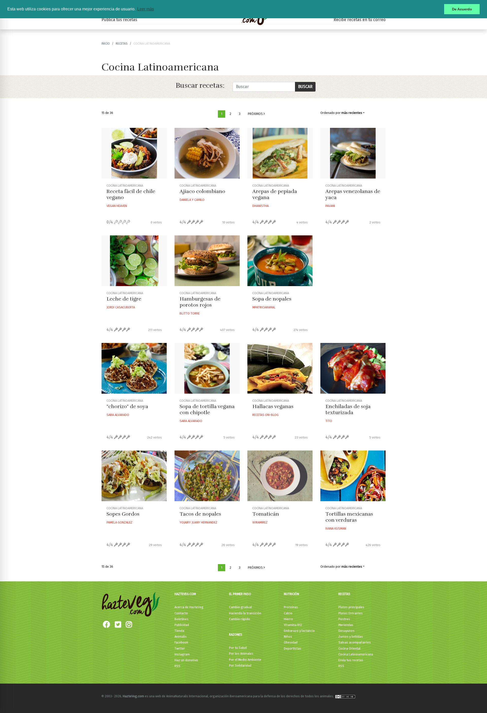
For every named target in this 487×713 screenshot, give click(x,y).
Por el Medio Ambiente (245, 660)
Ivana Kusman (335, 528)
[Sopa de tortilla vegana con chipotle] (207, 368)
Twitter (180, 648)
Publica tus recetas (119, 19)
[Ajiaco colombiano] (207, 153)
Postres (344, 619)
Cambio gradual (240, 607)
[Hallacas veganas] (280, 368)
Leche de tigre (124, 299)
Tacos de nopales (200, 514)
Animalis (181, 636)
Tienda (179, 631)
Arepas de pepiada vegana (274, 194)
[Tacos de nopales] (207, 475)
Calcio (288, 613)
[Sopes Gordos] (134, 475)
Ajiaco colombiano (202, 191)
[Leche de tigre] (134, 260)
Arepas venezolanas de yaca (352, 194)
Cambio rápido (239, 619)
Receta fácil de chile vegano (131, 194)
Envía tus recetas (350, 660)
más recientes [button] (351, 113)
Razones (235, 634)
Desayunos (346, 631)
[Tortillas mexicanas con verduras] (353, 475)
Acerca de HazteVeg (189, 607)
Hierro (288, 619)
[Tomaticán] (280, 475)
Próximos (256, 114)
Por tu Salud (238, 648)
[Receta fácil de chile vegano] (134, 153)
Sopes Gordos (123, 514)
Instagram (182, 654)
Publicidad (182, 625)
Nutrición (291, 594)
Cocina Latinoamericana (355, 654)
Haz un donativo (186, 660)
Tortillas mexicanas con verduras (349, 517)
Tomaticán (265, 514)
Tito (328, 421)
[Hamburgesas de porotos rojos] (207, 260)
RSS (177, 666)
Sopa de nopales (271, 299)
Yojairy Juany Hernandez (198, 522)
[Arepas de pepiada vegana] (280, 153)
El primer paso (240, 594)
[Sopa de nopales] (280, 260)
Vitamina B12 (293, 625)
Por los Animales (241, 653)
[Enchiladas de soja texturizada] (353, 368)
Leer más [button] (145, 9)
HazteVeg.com (185, 594)
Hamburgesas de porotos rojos (200, 302)
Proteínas (291, 607)
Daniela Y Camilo (192, 200)
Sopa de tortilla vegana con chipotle (207, 409)
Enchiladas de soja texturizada (348, 409)
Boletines (181, 619)
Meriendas (345, 625)
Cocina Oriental (349, 648)
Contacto (181, 613)
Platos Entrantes (350, 613)
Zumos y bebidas (350, 636)
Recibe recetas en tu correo (360, 19)
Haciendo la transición (245, 613)
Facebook (181, 642)
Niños (288, 636)
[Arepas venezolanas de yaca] (353, 153)
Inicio (105, 43)
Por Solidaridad (240, 665)
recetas (122, 43)
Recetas (344, 594)
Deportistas (292, 648)
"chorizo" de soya (127, 406)
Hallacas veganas (272, 406)
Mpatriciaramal (263, 307)
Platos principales (351, 607)
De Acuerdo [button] (462, 9)
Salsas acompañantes (354, 642)
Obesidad (291, 642)
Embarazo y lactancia (299, 631)
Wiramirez (260, 522)
